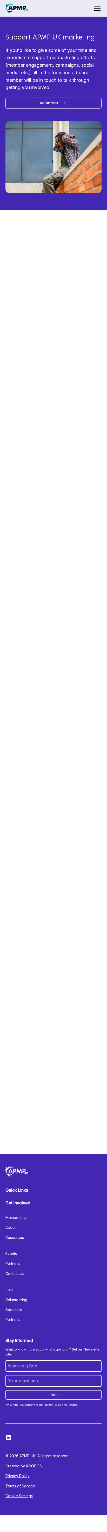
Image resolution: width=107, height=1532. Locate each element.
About (10, 1227)
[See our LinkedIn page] (8, 1437)
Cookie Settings (19, 1496)
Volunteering (16, 1300)
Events (11, 1253)
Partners (12, 1263)
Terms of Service (20, 1486)
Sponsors (13, 1309)
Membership (16, 1217)
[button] (96, 8)
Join (9, 1289)
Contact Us (14, 1273)
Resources (14, 1237)
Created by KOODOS (23, 1466)
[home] (17, 8)
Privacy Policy (17, 1476)
